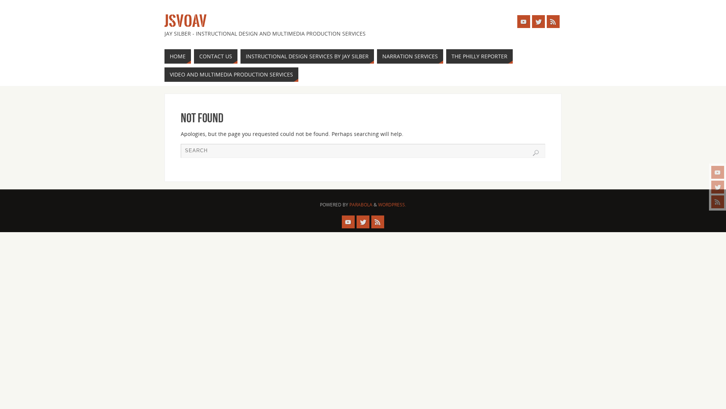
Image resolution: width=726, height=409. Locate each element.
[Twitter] (717, 187)
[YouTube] (717, 172)
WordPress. (392, 204)
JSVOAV (185, 21)
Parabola (360, 204)
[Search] (536, 153)
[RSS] (717, 201)
